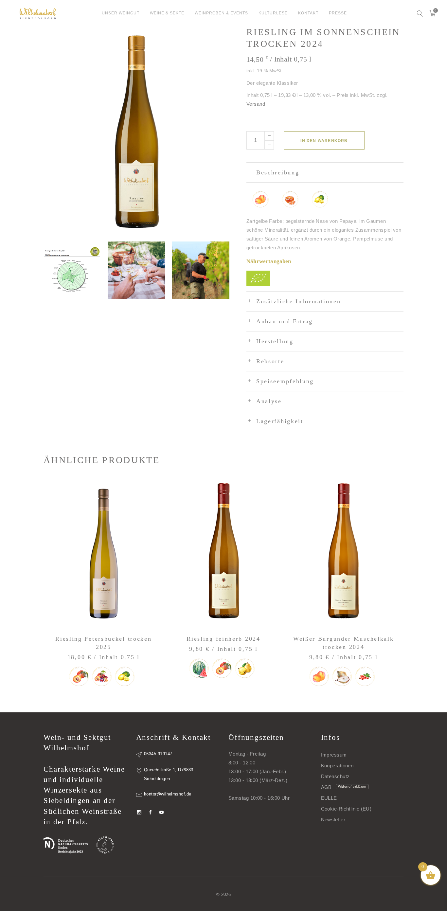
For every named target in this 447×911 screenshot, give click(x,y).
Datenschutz (335, 776)
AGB (326, 787)
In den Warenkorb (324, 140)
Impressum (334, 755)
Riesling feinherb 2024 (223, 638)
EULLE (329, 798)
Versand (255, 104)
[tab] (324, 172)
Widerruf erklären (352, 786)
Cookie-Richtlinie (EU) (346, 809)
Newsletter (333, 819)
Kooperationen (337, 765)
